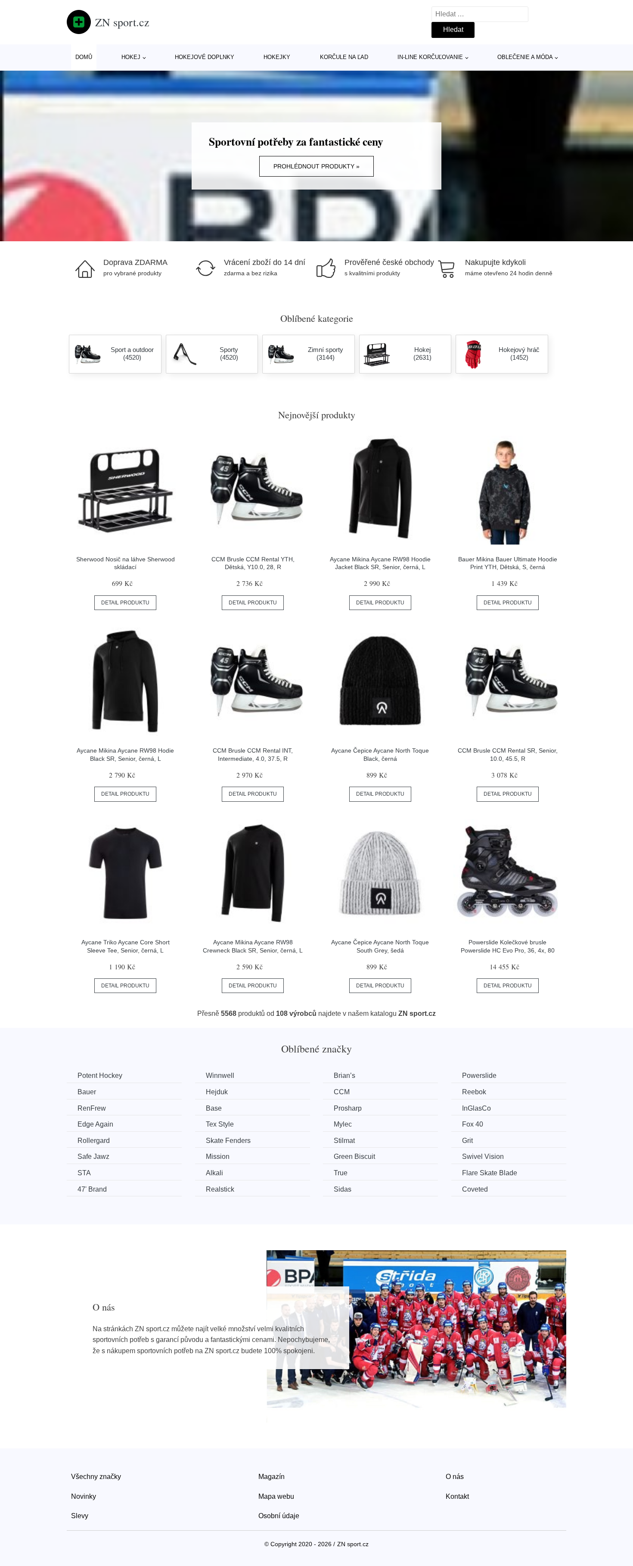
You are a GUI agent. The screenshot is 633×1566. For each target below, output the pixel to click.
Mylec (343, 1124)
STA (84, 1173)
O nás (455, 1476)
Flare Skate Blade (489, 1173)
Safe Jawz (93, 1156)
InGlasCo (476, 1108)
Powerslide (479, 1075)
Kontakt (457, 1496)
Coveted (475, 1189)
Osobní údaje (278, 1515)
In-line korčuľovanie (430, 57)
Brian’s (344, 1075)
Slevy (79, 1515)
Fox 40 (472, 1124)
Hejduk (217, 1092)
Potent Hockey (100, 1075)
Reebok (474, 1092)
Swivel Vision (483, 1156)
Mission (218, 1156)
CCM (342, 1092)
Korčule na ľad (344, 57)
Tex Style (220, 1124)
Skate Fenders (228, 1140)
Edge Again (95, 1124)
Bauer (87, 1092)
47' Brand (92, 1189)
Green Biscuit (354, 1156)
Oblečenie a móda (525, 57)
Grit (467, 1140)
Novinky (83, 1496)
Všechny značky (96, 1476)
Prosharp (348, 1108)
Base (214, 1108)
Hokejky (277, 57)
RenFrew (92, 1108)
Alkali (214, 1173)
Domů (83, 57)
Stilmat (344, 1140)
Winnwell (220, 1075)
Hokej (130, 57)
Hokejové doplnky (204, 57)
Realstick (220, 1189)
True (341, 1173)
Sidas (342, 1189)
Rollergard (94, 1140)
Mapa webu (276, 1496)
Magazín (271, 1476)
